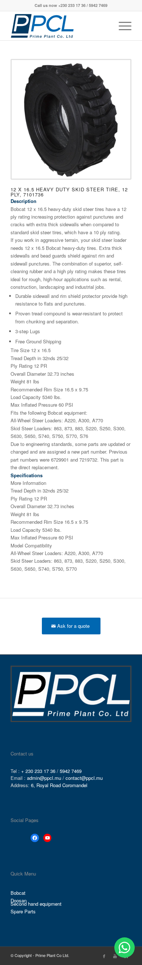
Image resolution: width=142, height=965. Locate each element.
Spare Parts (23, 911)
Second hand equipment (36, 904)
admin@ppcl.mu (44, 777)
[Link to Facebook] (104, 955)
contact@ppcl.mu (84, 777)
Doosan (19, 900)
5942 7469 (71, 770)
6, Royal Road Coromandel (59, 785)
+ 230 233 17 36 (38, 770)
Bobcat (18, 892)
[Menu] (121, 25)
